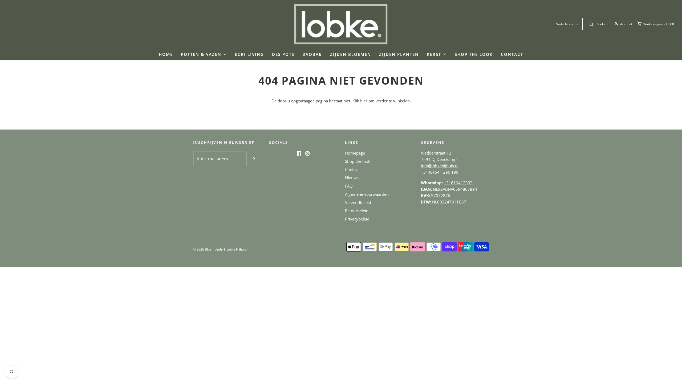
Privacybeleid (357, 219)
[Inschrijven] (253, 159)
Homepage (355, 153)
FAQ (349, 186)
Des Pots (283, 54)
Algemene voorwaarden (367, 194)
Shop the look (474, 54)
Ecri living (249, 54)
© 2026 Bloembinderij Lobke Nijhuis (219, 249)
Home (166, 54)
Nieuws (352, 177)
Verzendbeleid (358, 202)
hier (363, 100)
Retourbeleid (356, 210)
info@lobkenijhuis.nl (439, 165)
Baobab (312, 54)
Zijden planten (399, 54)
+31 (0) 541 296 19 (438, 172)
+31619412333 (458, 182)
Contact (512, 54)
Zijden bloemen (350, 54)
